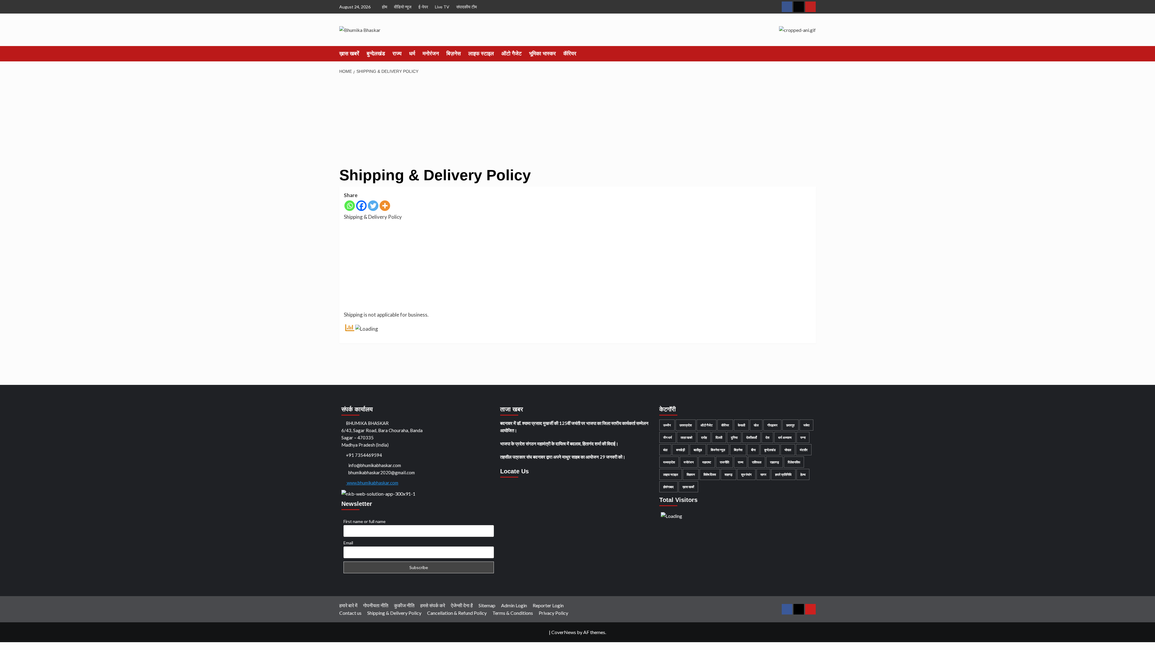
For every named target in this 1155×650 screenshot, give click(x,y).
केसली (741, 425)
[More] (385, 205)
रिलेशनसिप (794, 462)
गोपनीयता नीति (375, 605)
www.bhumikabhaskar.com (372, 482)
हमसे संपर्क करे (432, 605)
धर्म (412, 54)
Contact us (350, 613)
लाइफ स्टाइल (481, 54)
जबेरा (806, 425)
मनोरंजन (431, 54)
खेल (756, 425)
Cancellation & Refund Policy (457, 613)
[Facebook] (361, 205)
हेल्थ (802, 474)
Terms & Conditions (512, 613)
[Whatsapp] (349, 205)
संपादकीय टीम (466, 6)
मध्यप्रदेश (669, 462)
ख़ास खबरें (349, 54)
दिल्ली (719, 437)
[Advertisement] (519, 122)
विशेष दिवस (710, 474)
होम (384, 6)
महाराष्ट (706, 462)
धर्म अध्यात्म (785, 437)
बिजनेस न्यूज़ (718, 450)
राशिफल (756, 462)
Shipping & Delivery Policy (394, 613)
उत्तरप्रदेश (685, 425)
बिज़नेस (453, 54)
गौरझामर (772, 425)
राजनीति (724, 462)
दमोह (704, 437)
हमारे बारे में (348, 605)
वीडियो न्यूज (402, 6)
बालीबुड (698, 450)
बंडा (665, 450)
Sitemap (487, 605)
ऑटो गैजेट (511, 54)
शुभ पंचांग (746, 474)
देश (767, 437)
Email (348, 542)
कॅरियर (569, 54)
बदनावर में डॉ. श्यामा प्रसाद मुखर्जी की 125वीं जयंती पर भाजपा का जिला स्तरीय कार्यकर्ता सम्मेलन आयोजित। (574, 426)
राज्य (397, 54)
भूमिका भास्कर (542, 54)
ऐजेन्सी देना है (462, 605)
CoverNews (563, 632)
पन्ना (802, 437)
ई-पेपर (423, 6)
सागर (763, 474)
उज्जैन (667, 425)
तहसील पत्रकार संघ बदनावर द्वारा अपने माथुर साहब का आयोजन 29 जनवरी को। (562, 457)
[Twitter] (373, 205)
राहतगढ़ (774, 462)
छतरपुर (790, 425)
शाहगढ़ (728, 474)
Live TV (442, 6)
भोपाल (787, 450)
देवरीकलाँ (751, 437)
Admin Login (514, 605)
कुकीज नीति (404, 605)
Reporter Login (548, 605)
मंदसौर (804, 450)
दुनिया (734, 437)
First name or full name (364, 521)
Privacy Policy (553, 613)
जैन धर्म (667, 437)
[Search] (812, 53)
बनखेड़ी (680, 450)
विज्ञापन (691, 474)
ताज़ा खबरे (686, 437)
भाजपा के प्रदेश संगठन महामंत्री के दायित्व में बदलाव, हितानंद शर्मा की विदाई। (559, 443)
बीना (753, 450)
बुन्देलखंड (376, 54)
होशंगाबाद (668, 487)
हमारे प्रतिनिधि (783, 474)
